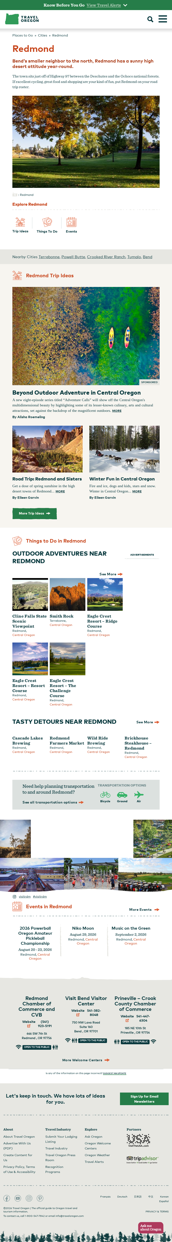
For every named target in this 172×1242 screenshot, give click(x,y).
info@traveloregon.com (70, 1216)
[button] (149, 1228)
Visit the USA (138, 1140)
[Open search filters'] (150, 19)
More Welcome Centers (82, 1060)
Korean (164, 1196)
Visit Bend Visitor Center (86, 1000)
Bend (147, 256)
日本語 (138, 1196)
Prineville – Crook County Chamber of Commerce (135, 1003)
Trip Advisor (143, 1160)
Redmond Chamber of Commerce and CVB (36, 1006)
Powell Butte (73, 256)
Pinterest (40, 1198)
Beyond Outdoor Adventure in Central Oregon (76, 392)
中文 (150, 1196)
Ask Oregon (93, 1136)
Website (28, 1022)
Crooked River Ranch (106, 256)
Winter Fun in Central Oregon (122, 479)
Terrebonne (49, 256)
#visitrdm (40, 896)
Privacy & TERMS (157, 1211)
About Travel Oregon (19, 1136)
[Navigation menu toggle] (163, 18)
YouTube (17, 1198)
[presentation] (86, 336)
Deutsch (122, 1196)
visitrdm (25, 896)
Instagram (29, 1198)
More (116, 410)
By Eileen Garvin (25, 497)
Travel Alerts (94, 1161)
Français (105, 1196)
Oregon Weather (97, 1155)
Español (164, 1201)
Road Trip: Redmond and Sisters (47, 479)
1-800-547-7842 (35, 1216)
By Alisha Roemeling (28, 417)
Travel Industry (56, 1148)
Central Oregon (23, 635)
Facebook (6, 1198)
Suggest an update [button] (114, 1073)
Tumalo (134, 256)
